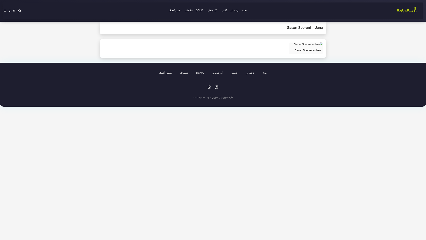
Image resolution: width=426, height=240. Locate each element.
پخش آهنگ (175, 11)
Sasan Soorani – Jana (308, 50)
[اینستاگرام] (217, 87)
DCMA (199, 11)
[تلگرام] (209, 87)
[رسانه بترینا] (406, 11)
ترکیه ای (234, 11)
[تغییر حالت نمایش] (12, 11)
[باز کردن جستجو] (19, 11)
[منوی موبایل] (4, 11)
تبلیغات (189, 11)
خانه (244, 11)
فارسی (224, 11)
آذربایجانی (212, 11)
